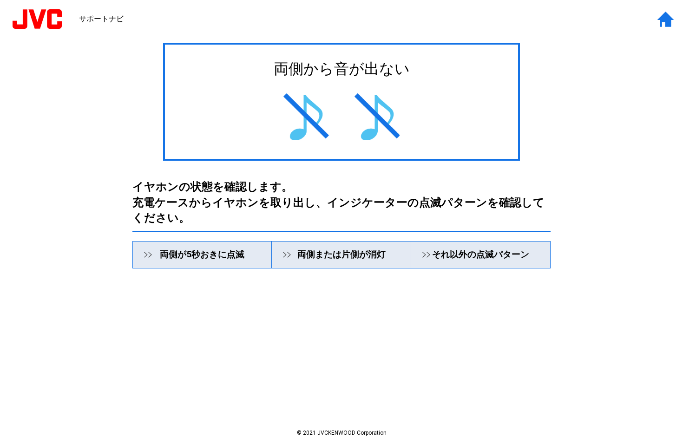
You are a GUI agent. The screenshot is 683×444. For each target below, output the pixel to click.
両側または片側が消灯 (341, 254)
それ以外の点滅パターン (480, 254)
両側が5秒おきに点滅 (202, 254)
